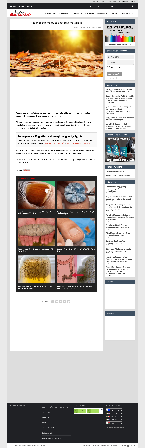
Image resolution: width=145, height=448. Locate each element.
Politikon (45, 422)
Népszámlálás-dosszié (115, 171)
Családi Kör (46, 412)
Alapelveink (95, 445)
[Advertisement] (56, 94)
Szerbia (98, 27)
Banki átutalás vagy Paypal (78, 143)
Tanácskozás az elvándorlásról (118, 175)
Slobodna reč (47, 433)
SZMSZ (76, 27)
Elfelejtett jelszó (113, 78)
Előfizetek (29, 6)
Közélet (77, 13)
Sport (115, 13)
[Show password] (130, 62)
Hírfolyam (50, 13)
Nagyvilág (103, 13)
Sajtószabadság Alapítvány (52, 438)
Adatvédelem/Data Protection (110, 445)
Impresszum (86, 445)
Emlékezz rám (115, 67)
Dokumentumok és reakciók (120, 44)
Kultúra (89, 13)
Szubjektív (128, 13)
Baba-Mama (46, 417)
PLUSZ (13, 6)
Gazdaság (64, 13)
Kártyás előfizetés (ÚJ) (54, 143)
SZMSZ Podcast (48, 428)
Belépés (21, 6)
